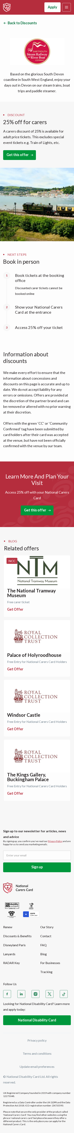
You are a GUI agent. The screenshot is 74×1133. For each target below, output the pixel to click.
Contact (45, 936)
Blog (43, 954)
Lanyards (9, 954)
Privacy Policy (55, 841)
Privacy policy (37, 1040)
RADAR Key (11, 963)
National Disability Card (37, 1020)
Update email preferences (37, 1066)
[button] (66, 7)
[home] (7, 7)
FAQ (43, 945)
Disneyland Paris (14, 945)
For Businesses (50, 963)
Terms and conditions (37, 1053)
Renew (7, 927)
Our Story (46, 927)
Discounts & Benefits (17, 936)
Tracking (46, 972)
